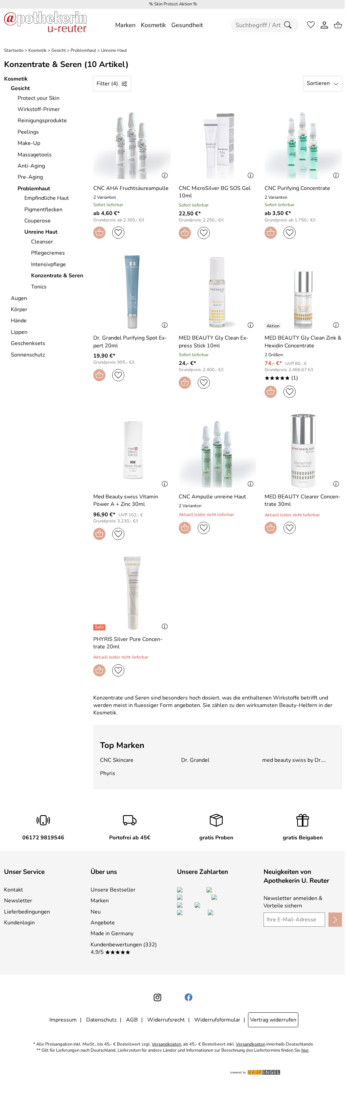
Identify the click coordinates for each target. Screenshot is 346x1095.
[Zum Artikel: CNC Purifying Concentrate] (303, 142)
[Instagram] (157, 997)
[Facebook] (188, 997)
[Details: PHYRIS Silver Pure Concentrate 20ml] (100, 627)
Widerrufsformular (217, 1020)
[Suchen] (289, 25)
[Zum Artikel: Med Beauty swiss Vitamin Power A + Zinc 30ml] (132, 451)
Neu (96, 912)
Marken (100, 900)
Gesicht (58, 50)
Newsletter (18, 900)
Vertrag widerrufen (273, 1020)
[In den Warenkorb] (99, 233)
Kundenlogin (19, 922)
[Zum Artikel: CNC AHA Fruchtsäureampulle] (132, 142)
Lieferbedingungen (27, 912)
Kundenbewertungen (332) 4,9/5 (124, 948)
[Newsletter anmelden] (335, 919)
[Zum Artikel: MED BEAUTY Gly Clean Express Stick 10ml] (217, 292)
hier (305, 1050)
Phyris (107, 773)
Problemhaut (83, 50)
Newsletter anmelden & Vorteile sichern (293, 902)
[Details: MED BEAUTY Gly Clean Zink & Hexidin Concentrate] (274, 326)
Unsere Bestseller (113, 890)
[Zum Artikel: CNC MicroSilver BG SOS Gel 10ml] (217, 142)
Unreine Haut (114, 50)
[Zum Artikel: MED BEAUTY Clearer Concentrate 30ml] (303, 451)
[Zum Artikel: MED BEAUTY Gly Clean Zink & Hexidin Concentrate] (303, 292)
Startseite (14, 50)
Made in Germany (112, 933)
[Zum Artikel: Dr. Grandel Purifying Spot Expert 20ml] (132, 292)
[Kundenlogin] (324, 25)
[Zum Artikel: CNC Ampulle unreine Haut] (217, 451)
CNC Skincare (116, 760)
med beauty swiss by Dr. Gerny (292, 760)
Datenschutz (101, 1020)
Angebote (103, 922)
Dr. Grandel (195, 760)
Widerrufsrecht (166, 1020)
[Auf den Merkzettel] (118, 233)
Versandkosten (166, 1044)
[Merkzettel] (311, 25)
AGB (132, 1020)
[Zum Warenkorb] (338, 25)
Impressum (63, 1020)
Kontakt (13, 890)
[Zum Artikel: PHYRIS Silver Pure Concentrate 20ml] (132, 593)
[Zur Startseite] (45, 25)
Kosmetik (37, 50)
